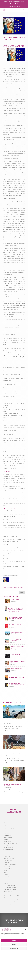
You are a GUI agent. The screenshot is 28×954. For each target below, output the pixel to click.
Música (5, 870)
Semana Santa (7, 874)
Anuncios (5, 820)
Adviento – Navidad (9, 858)
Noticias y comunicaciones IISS (11, 902)
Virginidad (5, 883)
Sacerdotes (6, 833)
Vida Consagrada (7, 841)
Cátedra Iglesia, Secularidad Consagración (14, 896)
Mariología (6, 755)
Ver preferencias (14, 948)
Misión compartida (8, 847)
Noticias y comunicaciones (9, 829)
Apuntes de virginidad (9, 885)
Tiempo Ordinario (8, 876)
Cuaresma (6, 862)
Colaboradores (7, 835)
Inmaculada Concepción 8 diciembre (13, 785)
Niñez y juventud (8, 837)
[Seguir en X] (13, 3)
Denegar (14, 944)
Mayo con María (8, 825)
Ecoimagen (6, 822)
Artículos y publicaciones (10, 887)
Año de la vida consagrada (10, 843)
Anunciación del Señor (12, 752)
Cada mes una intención (10, 889)
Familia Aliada (6, 831)
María (9, 42)
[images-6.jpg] (6, 580)
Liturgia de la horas (8, 868)
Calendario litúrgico (8, 860)
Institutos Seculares (7, 893)
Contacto (11, 6)
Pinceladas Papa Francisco (9, 849)
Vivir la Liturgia (6, 856)
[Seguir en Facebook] (10, 3)
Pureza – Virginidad (8, 891)
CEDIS (15, 6)
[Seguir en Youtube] (15, 3)
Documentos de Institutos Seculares (13, 900)
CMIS (18, 6)
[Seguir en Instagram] (17, 3)
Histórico (6, 839)
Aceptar (14, 940)
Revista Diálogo (8, 904)
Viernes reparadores (9, 827)
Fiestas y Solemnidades (14, 753)
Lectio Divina (7, 866)
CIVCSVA (6, 845)
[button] (26, 929)
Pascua (5, 872)
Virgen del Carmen (11, 722)
